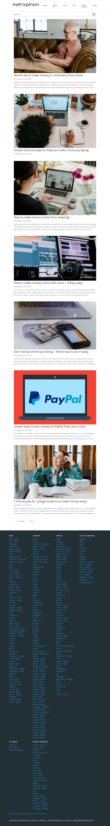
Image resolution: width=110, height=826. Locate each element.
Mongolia (12, 674)
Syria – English (14, 682)
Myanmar (12, 605)
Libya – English (61, 585)
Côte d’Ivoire (60, 546)
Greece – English (39, 689)
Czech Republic (38, 567)
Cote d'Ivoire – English (64, 656)
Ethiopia (59, 564)
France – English (38, 687)
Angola (58, 539)
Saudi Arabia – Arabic (17, 628)
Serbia (35, 633)
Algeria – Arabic (62, 554)
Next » (32, 521)
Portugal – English (39, 720)
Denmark (36, 572)
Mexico (35, 760)
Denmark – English (39, 677)
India (11, 567)
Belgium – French (39, 546)
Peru (81, 554)
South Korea (13, 585)
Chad (58, 689)
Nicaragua (36, 763)
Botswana (59, 541)
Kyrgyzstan (13, 666)
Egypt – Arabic (61, 559)
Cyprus (35, 564)
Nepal (11, 677)
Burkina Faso (61, 638)
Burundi (59, 641)
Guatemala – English (40, 786)
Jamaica (35, 793)
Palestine (12, 620)
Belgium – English (39, 659)
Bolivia (82, 541)
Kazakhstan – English (16, 671)
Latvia (35, 608)
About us (55, 6)
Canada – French (39, 748)
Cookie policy (25, 814)
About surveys (84, 6)
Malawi (58, 592)
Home (45, 5)
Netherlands (37, 620)
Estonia (35, 575)
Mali (57, 674)
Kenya (58, 575)
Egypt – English (61, 562)
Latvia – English (38, 702)
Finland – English (39, 684)
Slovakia (36, 641)
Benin (58, 643)
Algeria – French (62, 557)
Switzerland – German (41, 557)
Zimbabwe (60, 633)
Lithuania (36, 600)
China (11, 554)
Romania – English (39, 722)
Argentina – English (87, 562)
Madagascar (60, 671)
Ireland (35, 592)
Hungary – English (39, 694)
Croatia (35, 587)
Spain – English (38, 682)
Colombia (83, 549)
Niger (58, 682)
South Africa (60, 628)
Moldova (36, 610)
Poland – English (39, 717)
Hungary (36, 590)
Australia (12, 745)
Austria (35, 541)
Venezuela (83, 580)
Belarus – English (39, 664)
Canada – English (39, 745)
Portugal (36, 628)
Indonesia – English (16, 562)
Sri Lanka (12, 603)
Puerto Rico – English (40, 804)
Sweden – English (39, 727)
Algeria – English (62, 661)
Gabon (58, 567)
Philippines (13, 615)
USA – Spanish (38, 775)
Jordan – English (15, 577)
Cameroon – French (63, 552)
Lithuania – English (39, 699)
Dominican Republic (40, 753)
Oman (11, 613)
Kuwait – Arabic (14, 587)
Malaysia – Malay (15, 610)
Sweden (35, 636)
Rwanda (59, 603)
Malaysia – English (15, 608)
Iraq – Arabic (13, 569)
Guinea (58, 666)
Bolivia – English (85, 564)
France (35, 582)
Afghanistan (13, 651)
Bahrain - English (15, 552)
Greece (35, 585)
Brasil (82, 544)
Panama (36, 765)
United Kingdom (38, 646)
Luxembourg (37, 603)
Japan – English (14, 664)
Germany (36, 569)
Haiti (34, 791)
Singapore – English (16, 633)
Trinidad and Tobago (40, 809)
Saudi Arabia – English (17, 631)
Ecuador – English (86, 572)
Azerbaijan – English (16, 656)
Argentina (83, 539)
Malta (35, 618)
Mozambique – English (64, 679)
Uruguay (83, 559)
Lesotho (59, 580)
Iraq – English (14, 572)
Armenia (12, 654)
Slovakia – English (39, 733)
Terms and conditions (39, 814)
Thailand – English (15, 684)
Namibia (59, 597)
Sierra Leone (60, 610)
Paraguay (83, 557)
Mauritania (60, 677)
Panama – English (39, 801)
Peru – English (85, 575)
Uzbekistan (13, 697)
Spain (35, 577)
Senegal (59, 613)
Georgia (12, 661)
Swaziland (60, 615)
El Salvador (37, 770)
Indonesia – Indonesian (17, 559)
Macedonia (37, 615)
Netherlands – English (41, 712)
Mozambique (61, 595)
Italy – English (38, 697)
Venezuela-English (86, 582)
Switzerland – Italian (40, 562)
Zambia (59, 631)
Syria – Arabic (14, 679)
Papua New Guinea (16, 750)
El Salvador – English (40, 806)
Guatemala (37, 755)
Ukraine (35, 643)
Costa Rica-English (39, 778)
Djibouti (59, 659)
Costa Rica (36, 750)
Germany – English (39, 674)
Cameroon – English (63, 549)
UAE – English (14, 539)
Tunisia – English (62, 694)
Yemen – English (15, 702)
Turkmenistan (14, 689)
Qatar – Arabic (14, 623)
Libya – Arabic (61, 582)
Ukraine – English (39, 735)
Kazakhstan (13, 592)
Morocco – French (62, 590)
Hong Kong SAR (14, 557)
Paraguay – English (86, 577)
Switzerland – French (40, 559)
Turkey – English (15, 692)
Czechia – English (39, 671)
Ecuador (83, 552)
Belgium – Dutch (39, 549)
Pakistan (12, 618)
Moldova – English (39, 705)
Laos (10, 595)
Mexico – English (39, 796)
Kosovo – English (39, 738)
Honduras (36, 758)
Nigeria (59, 600)
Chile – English (85, 567)
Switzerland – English (40, 666)
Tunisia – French (62, 620)
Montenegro (37, 613)
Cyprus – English (39, 669)
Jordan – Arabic (14, 575)
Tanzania (59, 623)
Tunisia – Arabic (62, 618)
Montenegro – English (40, 707)
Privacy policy (14, 814)
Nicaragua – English (40, 798)
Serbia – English (38, 725)
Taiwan (11, 643)
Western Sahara (62, 664)
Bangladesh (13, 546)
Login (95, 5)
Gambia (59, 572)
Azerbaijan (13, 544)
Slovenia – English (39, 730)
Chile (81, 546)
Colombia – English (86, 569)
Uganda (59, 626)
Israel (11, 564)
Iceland (35, 595)
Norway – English (39, 715)
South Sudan (61, 687)
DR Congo (59, 544)
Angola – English (62, 636)
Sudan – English (62, 608)
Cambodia (12, 582)
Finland (35, 580)
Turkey (11, 641)
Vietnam (12, 646)
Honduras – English (40, 788)
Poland (35, 626)
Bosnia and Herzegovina (41, 544)
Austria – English (39, 651)
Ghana (58, 569)
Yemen (11, 648)
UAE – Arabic (13, 541)
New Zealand (14, 748)
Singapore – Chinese (16, 636)
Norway (35, 623)
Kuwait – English (15, 590)
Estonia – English (39, 679)
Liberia (58, 577)
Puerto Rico (37, 768)
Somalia (59, 684)
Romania (36, 631)
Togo (58, 692)
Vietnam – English (15, 699)
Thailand (12, 638)
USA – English (38, 773)
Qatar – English (14, 626)
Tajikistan (12, 687)
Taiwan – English (15, 694)
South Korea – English (17, 669)
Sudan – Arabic (61, 605)
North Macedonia (39, 710)
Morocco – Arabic (62, 587)
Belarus (35, 554)
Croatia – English (39, 692)
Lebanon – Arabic (15, 597)
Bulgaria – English (39, 661)
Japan (11, 580)
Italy (34, 597)
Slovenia (36, 638)
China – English (14, 659)
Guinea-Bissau (61, 669)
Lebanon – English (15, 600)
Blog (65, 5)
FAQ (74, 5)
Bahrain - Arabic (15, 549)
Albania (35, 539)
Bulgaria (36, 552)
